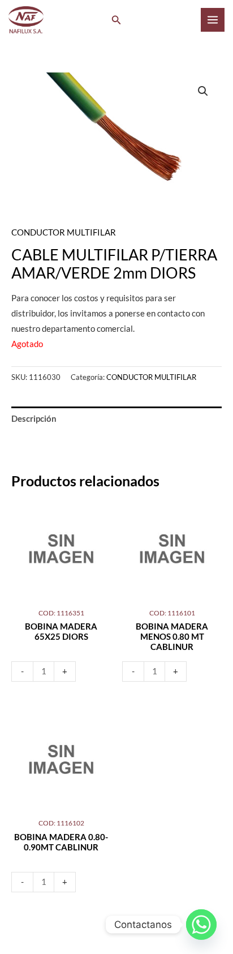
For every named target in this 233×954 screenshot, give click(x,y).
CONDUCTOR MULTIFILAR (63, 232)
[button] (116, 20)
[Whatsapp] (201, 924)
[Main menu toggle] (213, 20)
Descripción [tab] (34, 418)
